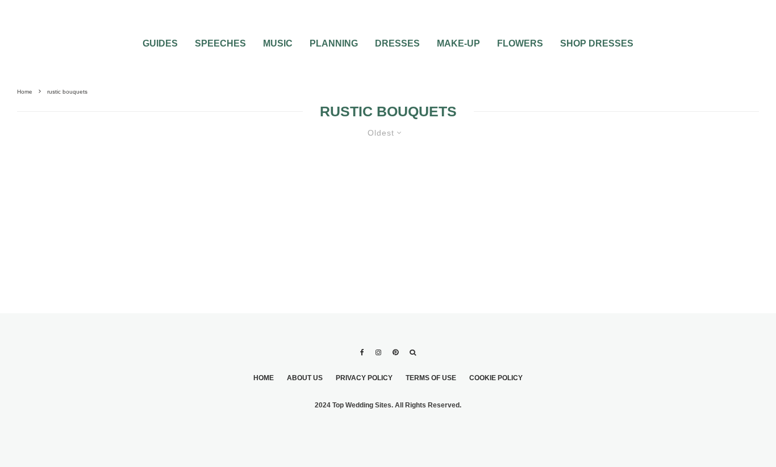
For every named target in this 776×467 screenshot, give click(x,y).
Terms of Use (431, 378)
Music (278, 43)
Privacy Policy (364, 378)
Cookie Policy (496, 378)
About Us (305, 378)
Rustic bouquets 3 (93, 198)
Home (263, 378)
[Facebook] (362, 352)
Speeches (220, 43)
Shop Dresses (596, 43)
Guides (160, 43)
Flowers (520, 43)
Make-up (458, 43)
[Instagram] (378, 352)
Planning (334, 43)
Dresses (397, 43)
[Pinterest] (395, 352)
